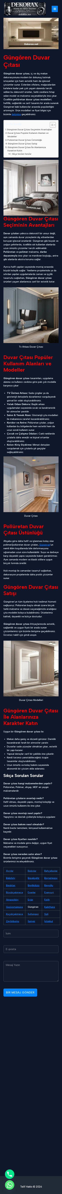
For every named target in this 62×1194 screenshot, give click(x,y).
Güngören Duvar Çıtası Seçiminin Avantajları (29, 129)
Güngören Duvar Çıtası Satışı (22, 143)
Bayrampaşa (50, 878)
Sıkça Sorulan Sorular (21, 154)
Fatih (47, 899)
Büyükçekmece (14, 892)
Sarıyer (31, 921)
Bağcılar (32, 870)
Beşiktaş (10, 885)
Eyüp (30, 899)
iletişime (16, 114)
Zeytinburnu (12, 921)
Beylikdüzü (33, 885)
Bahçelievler (51, 870)
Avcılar (9, 870)
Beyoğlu (48, 885)
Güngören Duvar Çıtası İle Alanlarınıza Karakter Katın (27, 149)
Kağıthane (49, 906)
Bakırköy (10, 878)
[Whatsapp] (9, 1185)
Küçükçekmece (14, 914)
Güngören (44, 544)
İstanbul (48, 921)
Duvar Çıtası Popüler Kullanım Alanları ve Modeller (28, 135)
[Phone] (9, 1174)
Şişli (46, 914)
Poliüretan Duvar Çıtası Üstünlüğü (24, 140)
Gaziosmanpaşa (14, 906)
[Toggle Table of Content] (51, 125)
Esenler (32, 892)
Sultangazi (33, 914)
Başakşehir (33, 878)
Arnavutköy (12, 899)
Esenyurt (49, 892)
